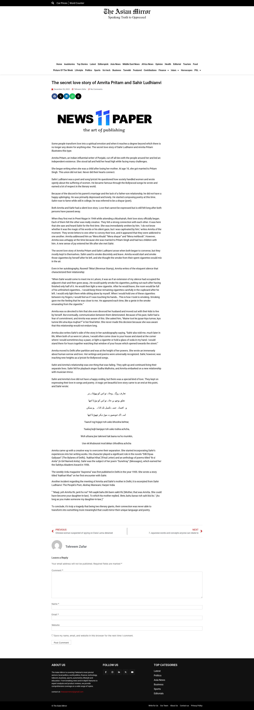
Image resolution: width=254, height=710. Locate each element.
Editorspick (103, 64)
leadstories (69, 64)
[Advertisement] (127, 41)
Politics (88, 70)
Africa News (147, 64)
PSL (196, 70)
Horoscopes (186, 70)
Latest (93, 64)
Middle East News (131, 64)
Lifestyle (79, 70)
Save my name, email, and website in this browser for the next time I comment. (93, 636)
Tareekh (127, 70)
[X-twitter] (126, 672)
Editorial (177, 64)
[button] (55, 96)
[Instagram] (112, 672)
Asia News (115, 64)
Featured (137, 70)
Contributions (150, 70)
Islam (173, 70)
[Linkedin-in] (119, 672)
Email (55, 614)
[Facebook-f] (106, 672)
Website (56, 625)
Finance (162, 70)
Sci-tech (106, 70)
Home (59, 64)
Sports (97, 70)
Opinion (159, 64)
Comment (57, 570)
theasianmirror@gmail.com (72, 692)
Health (168, 64)
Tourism (187, 64)
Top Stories (82, 64)
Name (55, 604)
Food (195, 64)
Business (116, 70)
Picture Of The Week (63, 70)
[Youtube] (132, 672)
